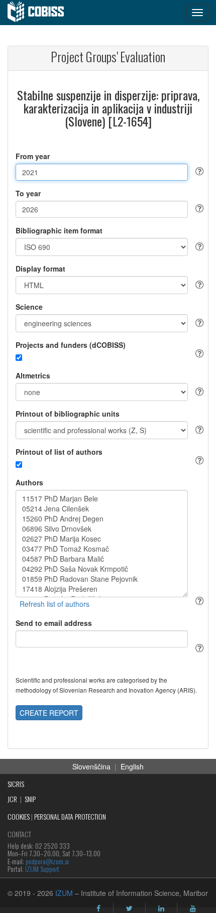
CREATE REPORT (49, 713)
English (132, 766)
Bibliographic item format (59, 230)
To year (28, 193)
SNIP (30, 799)
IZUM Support (42, 868)
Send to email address (54, 623)
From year (33, 156)
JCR (12, 799)
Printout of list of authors (59, 452)
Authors (29, 482)
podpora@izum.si (47, 861)
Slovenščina (91, 766)
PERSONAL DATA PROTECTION (70, 816)
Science (29, 307)
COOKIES (19, 816)
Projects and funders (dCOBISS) (71, 345)
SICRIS (16, 783)
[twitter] (129, 908)
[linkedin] (161, 908)
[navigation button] (197, 12)
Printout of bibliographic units (68, 414)
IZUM (64, 893)
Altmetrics (33, 375)
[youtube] (193, 908)
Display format (40, 269)
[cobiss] (41, 12)
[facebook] (98, 908)
